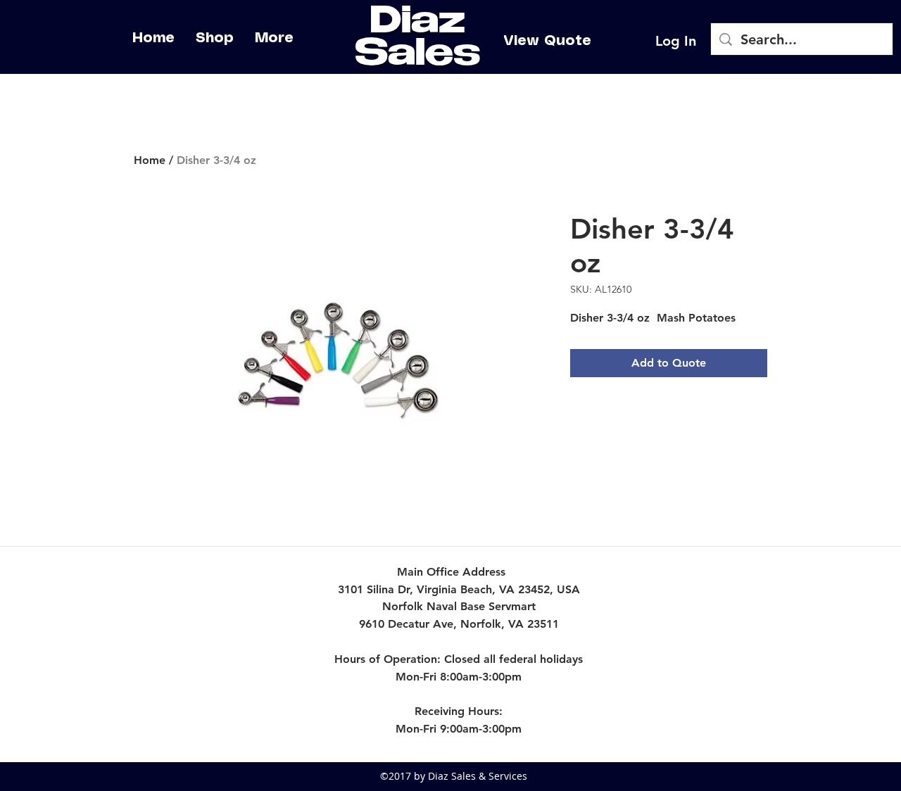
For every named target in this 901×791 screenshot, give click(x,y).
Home (149, 160)
